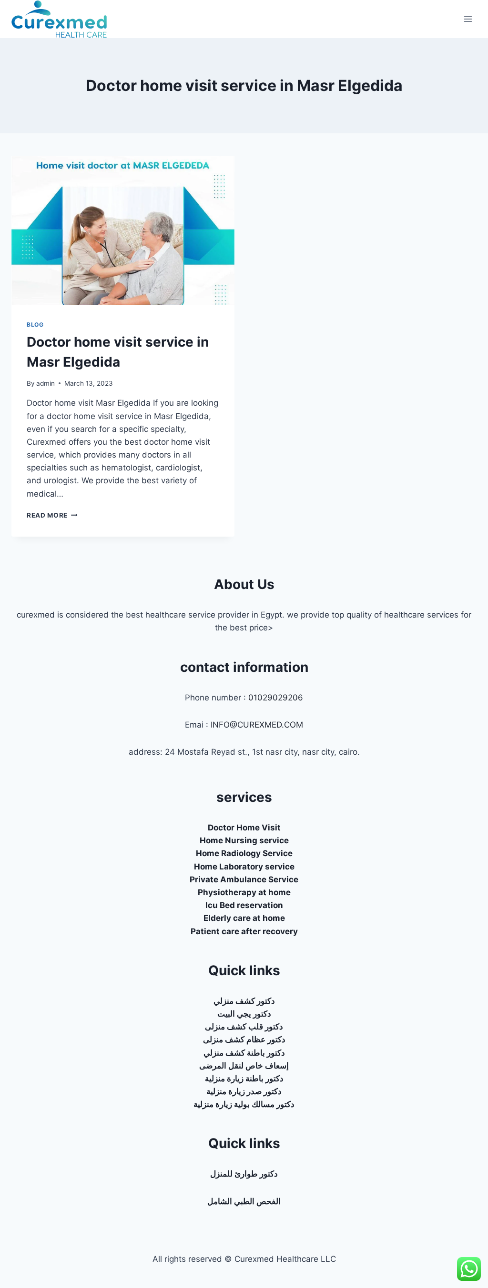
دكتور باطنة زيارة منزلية (244, 1078)
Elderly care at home (244, 918)
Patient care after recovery (244, 931)
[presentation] (122, 230)
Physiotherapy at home (244, 892)
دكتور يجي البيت (244, 1013)
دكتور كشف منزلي (244, 1001)
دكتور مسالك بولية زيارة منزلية (244, 1104)
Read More (52, 515)
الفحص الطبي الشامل (244, 1201)
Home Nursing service (244, 840)
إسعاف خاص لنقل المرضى (244, 1065)
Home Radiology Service (244, 853)
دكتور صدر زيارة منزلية (244, 1091)
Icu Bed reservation (244, 905)
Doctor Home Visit (244, 827)
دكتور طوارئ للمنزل (244, 1173)
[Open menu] (468, 18)
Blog (35, 324)
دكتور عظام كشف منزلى (244, 1039)
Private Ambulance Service (244, 879)
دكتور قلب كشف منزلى (244, 1026)
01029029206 (275, 697)
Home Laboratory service (244, 866)
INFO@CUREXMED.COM (257, 724)
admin (45, 383)
